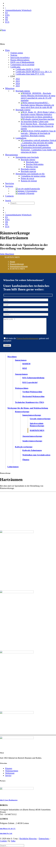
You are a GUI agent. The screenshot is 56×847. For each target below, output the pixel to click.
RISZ (24, 368)
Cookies (3, 841)
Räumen (8, 768)
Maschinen (12, 357)
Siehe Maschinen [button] (7, 254)
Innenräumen (20, 360)
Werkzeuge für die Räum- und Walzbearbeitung (27, 408)
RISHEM (26, 364)
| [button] (5, 8)
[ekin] (28, 34)
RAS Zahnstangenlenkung (33, 378)
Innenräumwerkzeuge (19, 266)
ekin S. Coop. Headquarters (8, 800)
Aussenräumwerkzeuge (32, 436)
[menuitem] (30, 3)
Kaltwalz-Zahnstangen (32, 450)
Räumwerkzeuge (17, 264)
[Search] (12, 845)
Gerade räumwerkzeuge (40, 419)
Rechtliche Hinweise (28, 838)
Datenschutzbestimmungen (27, 338)
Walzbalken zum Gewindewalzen (36, 455)
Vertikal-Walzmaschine (32, 392)
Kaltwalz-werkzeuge (23, 447)
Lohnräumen (12, 467)
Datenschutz (44, 838)
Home (12, 262)
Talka (13, 841)
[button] (8, 200)
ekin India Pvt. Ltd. (6, 833)
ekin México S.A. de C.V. (7, 828)
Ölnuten (25, 460)
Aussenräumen (21, 374)
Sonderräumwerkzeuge (32, 441)
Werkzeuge (9, 773)
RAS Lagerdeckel (29, 382)
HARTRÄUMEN (37, 430)
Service (8, 775)
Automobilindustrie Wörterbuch (18, 10)
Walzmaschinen (21, 388)
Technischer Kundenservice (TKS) (29, 402)
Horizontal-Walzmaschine (33, 396)
